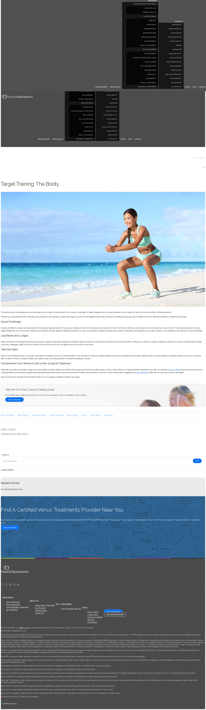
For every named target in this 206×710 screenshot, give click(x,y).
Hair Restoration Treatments (17, 607)
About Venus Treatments (45, 605)
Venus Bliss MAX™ (175, 29)
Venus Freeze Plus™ (110, 115)
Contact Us (39, 613)
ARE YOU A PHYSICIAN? (115, 614)
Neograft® (113, 103)
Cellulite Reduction (86, 119)
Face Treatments (13, 602)
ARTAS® (114, 99)
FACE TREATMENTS (149, 16)
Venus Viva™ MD (112, 111)
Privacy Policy (92, 612)
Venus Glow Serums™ (109, 127)
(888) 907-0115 (24, 628)
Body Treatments (13, 605)
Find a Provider (44, 139)
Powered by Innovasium (10, 703)
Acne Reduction (150, 29)
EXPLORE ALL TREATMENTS (84, 139)
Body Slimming (88, 115)
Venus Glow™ (112, 123)
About (123, 139)
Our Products (40, 608)
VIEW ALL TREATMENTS (85, 99)
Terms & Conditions (95, 617)
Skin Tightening (87, 123)
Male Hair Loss (150, 8)
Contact (138, 139)
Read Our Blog (41, 611)
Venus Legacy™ (112, 95)
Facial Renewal (87, 95)
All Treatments (12, 610)
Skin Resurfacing (149, 33)
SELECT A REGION (198, 157)
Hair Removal (88, 131)
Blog (130, 139)
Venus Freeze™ (112, 119)
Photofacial (151, 24)
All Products (112, 139)
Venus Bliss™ (177, 24)
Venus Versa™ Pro (175, 37)
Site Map (90, 620)
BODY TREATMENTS (87, 103)
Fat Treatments (87, 107)
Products (179, 21)
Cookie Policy (92, 615)
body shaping (174, 370)
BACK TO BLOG (8, 429)
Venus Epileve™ (112, 131)
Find (197, 460)
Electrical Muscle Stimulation (82, 111)
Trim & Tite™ (89, 127)
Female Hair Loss (149, 12)
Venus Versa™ (176, 33)
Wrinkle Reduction (148, 37)
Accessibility (92, 622)
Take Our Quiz (57, 139)
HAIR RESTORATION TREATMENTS (145, 4)
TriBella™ (152, 20)
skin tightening (142, 372)
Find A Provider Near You (71, 609)
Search (5, 455)
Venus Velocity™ (111, 107)
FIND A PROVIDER (14, 399)
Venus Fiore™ (112, 135)
